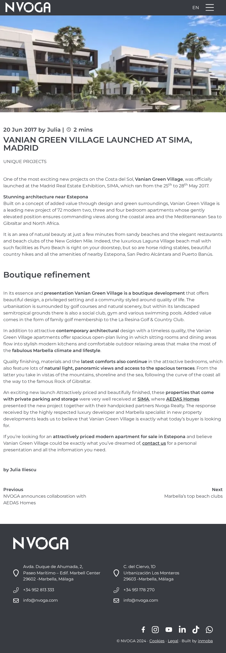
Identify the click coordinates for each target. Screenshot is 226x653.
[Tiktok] (195, 630)
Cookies (157, 640)
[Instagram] (155, 630)
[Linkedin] (182, 630)
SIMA (143, 399)
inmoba (205, 640)
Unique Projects (25, 161)
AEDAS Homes (182, 399)
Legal (173, 640)
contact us (154, 443)
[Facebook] (143, 630)
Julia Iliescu (23, 469)
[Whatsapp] (209, 630)
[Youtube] (168, 630)
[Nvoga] (26, 7)
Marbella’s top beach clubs (193, 496)
